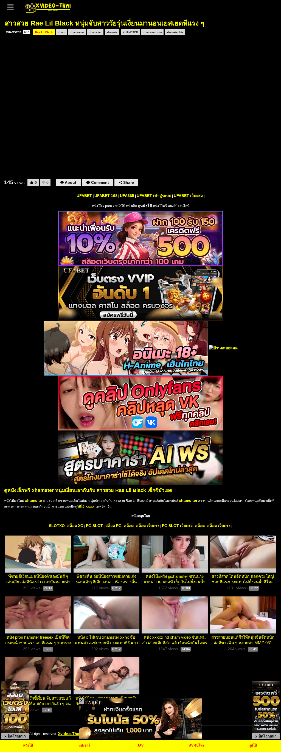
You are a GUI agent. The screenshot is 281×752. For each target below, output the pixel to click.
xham (61, 32)
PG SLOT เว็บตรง (177, 525)
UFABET (84, 195)
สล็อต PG (113, 525)
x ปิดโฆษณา (15, 736)
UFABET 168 (105, 195)
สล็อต (129, 525)
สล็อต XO (75, 525)
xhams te (33, 500)
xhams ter (95, 32)
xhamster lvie (175, 32)
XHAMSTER (17, 32)
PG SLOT (94, 525)
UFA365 (127, 195)
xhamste (112, 32)
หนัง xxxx (85, 506)
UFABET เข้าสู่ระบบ (154, 195)
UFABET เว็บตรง (188, 195)
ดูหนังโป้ (145, 206)
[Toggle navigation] (12, 6)
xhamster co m (152, 32)
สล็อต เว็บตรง (147, 525)
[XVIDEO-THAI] (49, 7)
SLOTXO (57, 525)
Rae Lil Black (44, 32)
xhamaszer (77, 32)
